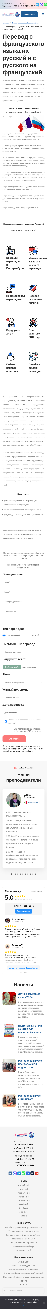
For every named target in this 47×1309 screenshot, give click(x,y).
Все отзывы (23, 972)
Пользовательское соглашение (23, 1269)
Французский (24, 1193)
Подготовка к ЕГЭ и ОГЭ (23, 1238)
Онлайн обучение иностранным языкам (23, 1227)
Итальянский (24, 1200)
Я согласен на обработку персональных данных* (24, 721)
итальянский (33, 802)
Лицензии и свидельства (23, 1265)
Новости (23, 1280)
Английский (23, 1185)
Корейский (23, 1208)
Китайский (23, 1204)
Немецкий (23, 1189)
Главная (6, 23)
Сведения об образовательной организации (23, 1277)
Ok (23, 1305)
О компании (23, 1261)
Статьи (23, 1284)
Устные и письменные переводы (24, 1231)
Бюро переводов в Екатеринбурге (25, 23)
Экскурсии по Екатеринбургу (23, 1242)
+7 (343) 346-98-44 (28, 6)
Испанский (24, 1196)
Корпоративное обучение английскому (23, 1235)
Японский (23, 1212)
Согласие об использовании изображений (23, 1273)
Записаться (29, 14)
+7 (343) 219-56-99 (25, 1159)
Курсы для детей (23, 1250)
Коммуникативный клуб (23, 1246)
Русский (23, 1215)
